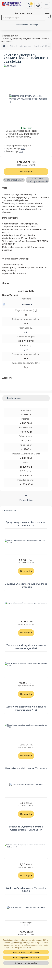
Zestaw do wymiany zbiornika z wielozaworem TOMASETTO (26, 828)
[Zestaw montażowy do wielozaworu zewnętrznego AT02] (26, 664)
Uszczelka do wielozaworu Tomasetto (26, 768)
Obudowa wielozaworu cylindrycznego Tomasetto (26, 585)
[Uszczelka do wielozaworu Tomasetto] (26, 784)
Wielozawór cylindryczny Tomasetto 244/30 (26, 890)
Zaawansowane (21, 25)
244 (21, 151)
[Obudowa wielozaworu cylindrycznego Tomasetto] (26, 603)
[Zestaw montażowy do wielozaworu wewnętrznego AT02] (26, 726)
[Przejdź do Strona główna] (3, 46)
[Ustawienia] (38, 5)
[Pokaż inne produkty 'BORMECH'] (10, 66)
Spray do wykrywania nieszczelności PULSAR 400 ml (26, 524)
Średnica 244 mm (42, 46)
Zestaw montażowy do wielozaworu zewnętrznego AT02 (26, 647)
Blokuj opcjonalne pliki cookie (26, 957)
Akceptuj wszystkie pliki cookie (26, 952)
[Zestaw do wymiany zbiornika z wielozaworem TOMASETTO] (26, 846)
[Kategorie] (46, 5)
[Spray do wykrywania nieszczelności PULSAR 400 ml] (26, 541)
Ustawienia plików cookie (26, 963)
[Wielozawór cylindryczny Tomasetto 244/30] (26, 907)
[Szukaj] (48, 16)
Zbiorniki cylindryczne (20, 46)
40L (23, 148)
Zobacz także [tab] (26, 500)
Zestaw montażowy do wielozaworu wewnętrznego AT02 (26, 708)
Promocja (34, 25)
